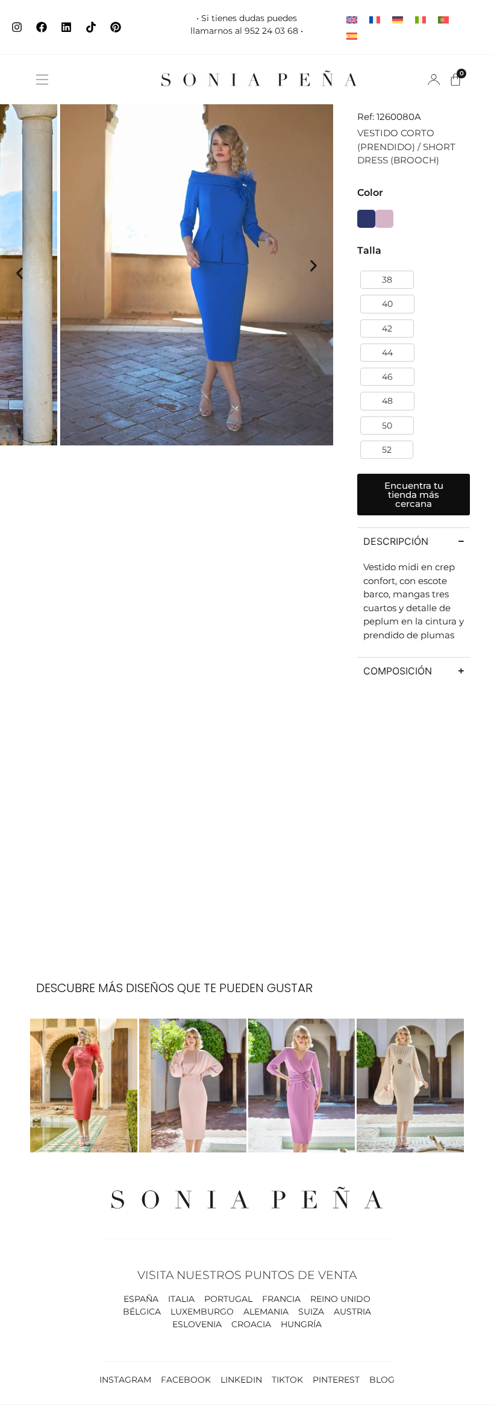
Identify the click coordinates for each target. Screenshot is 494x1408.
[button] (42, 80)
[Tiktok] (91, 27)
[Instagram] (17, 27)
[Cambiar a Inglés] (351, 19)
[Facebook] (41, 27)
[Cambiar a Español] (351, 35)
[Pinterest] (116, 27)
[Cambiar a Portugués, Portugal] (443, 19)
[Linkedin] (66, 27)
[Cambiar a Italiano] (420, 19)
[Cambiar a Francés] (374, 19)
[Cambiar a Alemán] (397, 19)
